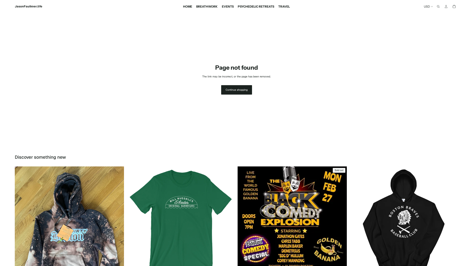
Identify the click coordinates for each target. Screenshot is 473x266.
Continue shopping (237, 89)
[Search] (438, 6)
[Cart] (454, 6)
